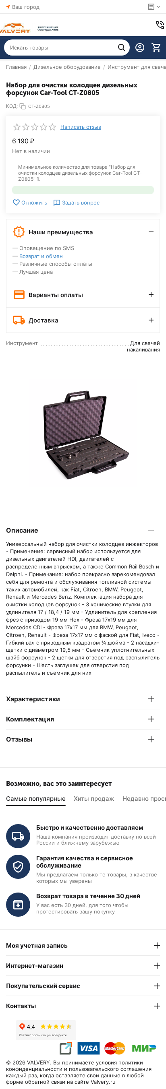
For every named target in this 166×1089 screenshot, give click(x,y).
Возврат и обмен (41, 256)
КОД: (12, 106)
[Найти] (121, 47)
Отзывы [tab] (19, 739)
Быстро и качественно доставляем (89, 827)
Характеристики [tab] (33, 699)
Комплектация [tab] (30, 719)
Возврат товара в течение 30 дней (88, 896)
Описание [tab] (22, 530)
